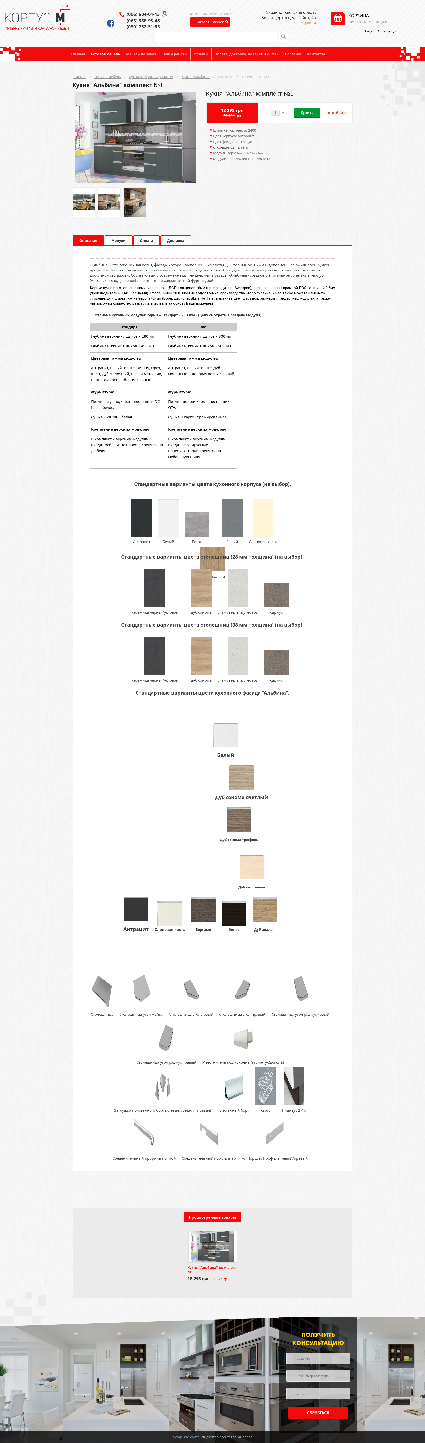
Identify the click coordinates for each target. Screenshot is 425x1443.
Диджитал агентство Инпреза (227, 1437)
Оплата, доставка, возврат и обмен (246, 54)
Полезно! (293, 54)
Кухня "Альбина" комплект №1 (243, 76)
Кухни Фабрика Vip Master (151, 76)
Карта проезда (305, 22)
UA (61, 6)
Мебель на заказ (141, 54)
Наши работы (174, 54)
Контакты (316, 54)
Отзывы (201, 54)
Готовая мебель (105, 54)
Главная (78, 54)
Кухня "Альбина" (196, 76)
